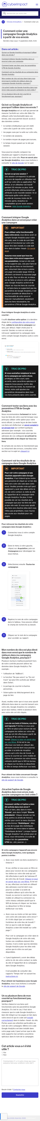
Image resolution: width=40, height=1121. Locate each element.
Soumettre (20, 1095)
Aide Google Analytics (21, 206)
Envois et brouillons (14, 22)
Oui (4, 1052)
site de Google (18, 163)
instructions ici (12, 976)
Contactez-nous (19, 1089)
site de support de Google (12, 780)
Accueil (3, 21)
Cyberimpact (31, 1118)
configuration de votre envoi (23, 322)
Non (4, 1055)
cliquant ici (24, 451)
